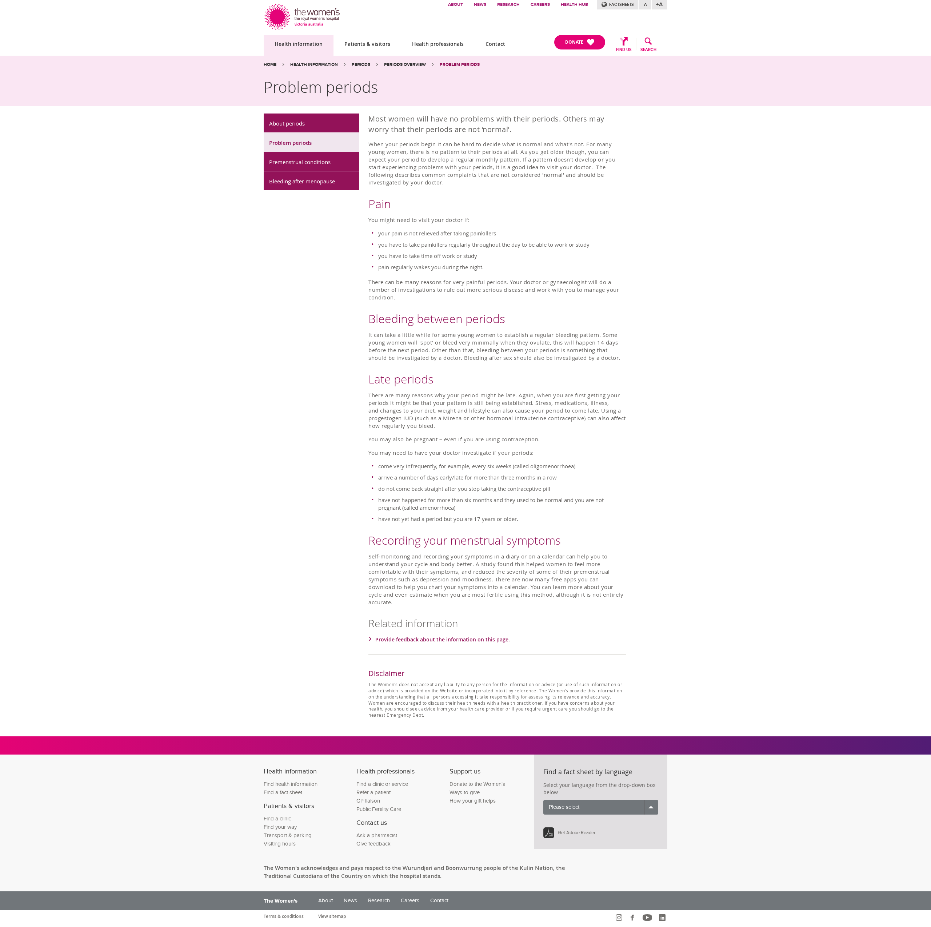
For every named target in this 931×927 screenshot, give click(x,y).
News (480, 4)
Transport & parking (288, 835)
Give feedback (373, 844)
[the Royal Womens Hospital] (303, 15)
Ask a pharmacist (376, 835)
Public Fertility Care (378, 809)
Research (508, 4)
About (455, 4)
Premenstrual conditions (300, 162)
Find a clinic (277, 818)
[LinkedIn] (663, 917)
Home (270, 64)
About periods (287, 123)
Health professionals (438, 43)
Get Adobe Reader (576, 833)
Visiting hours (280, 844)
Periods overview (405, 64)
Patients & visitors (367, 43)
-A (645, 4)
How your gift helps (472, 801)
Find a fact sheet (283, 792)
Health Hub (574, 4)
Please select (564, 807)
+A (659, 4)
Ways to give (464, 792)
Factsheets (621, 4)
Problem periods (290, 143)
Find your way (280, 827)
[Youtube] (648, 917)
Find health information (290, 784)
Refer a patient (373, 792)
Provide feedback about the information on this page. (442, 639)
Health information (299, 43)
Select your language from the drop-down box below (599, 788)
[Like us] (633, 917)
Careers (540, 4)
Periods (361, 64)
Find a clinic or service (382, 784)
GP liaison (368, 801)
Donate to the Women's (477, 784)
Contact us (371, 823)
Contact (495, 43)
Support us (464, 771)
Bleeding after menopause (302, 181)
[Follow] (620, 917)
